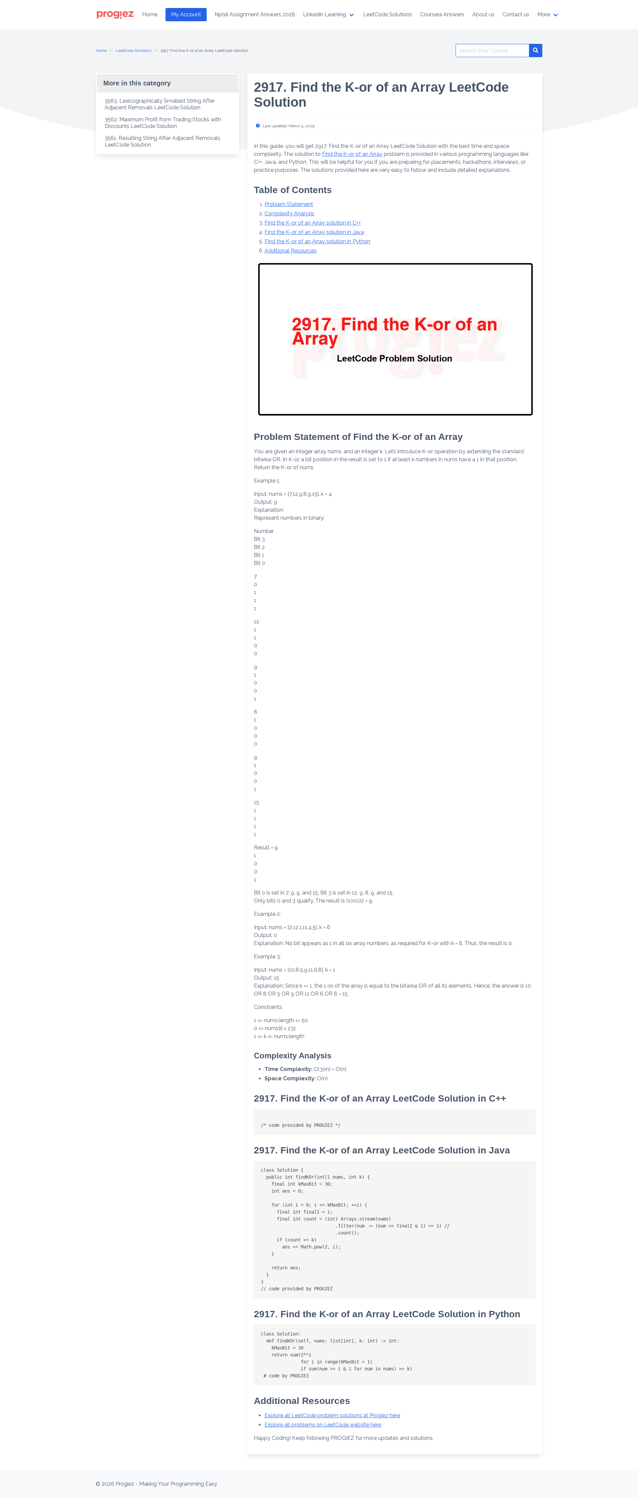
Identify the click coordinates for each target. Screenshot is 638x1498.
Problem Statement (289, 204)
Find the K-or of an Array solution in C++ (313, 223)
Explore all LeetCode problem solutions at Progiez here (332, 1415)
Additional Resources (291, 251)
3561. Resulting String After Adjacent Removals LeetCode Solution (162, 141)
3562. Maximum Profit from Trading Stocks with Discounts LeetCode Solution (163, 122)
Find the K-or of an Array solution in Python (317, 241)
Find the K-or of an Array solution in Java (314, 232)
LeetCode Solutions (133, 50)
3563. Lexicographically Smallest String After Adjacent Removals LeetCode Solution (160, 104)
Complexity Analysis (289, 213)
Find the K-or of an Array (352, 154)
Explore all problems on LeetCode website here (323, 1425)
